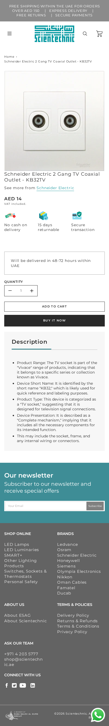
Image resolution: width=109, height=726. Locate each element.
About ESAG (17, 615)
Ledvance (67, 544)
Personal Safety (21, 581)
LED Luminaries (21, 549)
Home (9, 56)
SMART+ (13, 555)
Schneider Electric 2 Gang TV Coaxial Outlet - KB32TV (48, 61)
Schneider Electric (55, 187)
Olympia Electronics (79, 571)
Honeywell (68, 560)
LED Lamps (16, 544)
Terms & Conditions (78, 626)
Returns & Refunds (77, 620)
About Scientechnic (25, 620)
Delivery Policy (73, 615)
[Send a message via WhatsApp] (98, 715)
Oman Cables (72, 582)
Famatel (66, 587)
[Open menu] (9, 33)
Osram (64, 549)
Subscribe (95, 505)
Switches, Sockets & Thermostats (25, 574)
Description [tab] (29, 341)
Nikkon (64, 576)
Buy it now (54, 320)
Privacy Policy (72, 631)
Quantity (13, 282)
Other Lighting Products (20, 563)
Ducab (64, 593)
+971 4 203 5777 (21, 653)
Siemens (66, 566)
